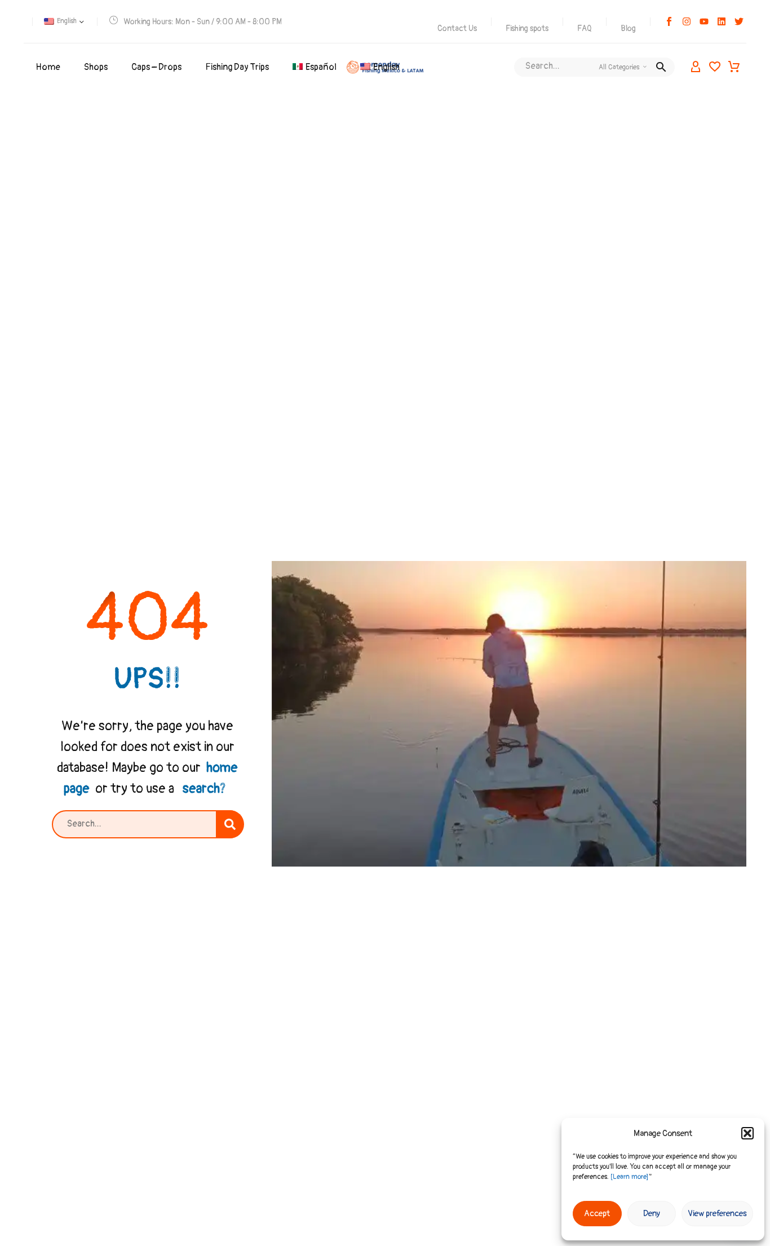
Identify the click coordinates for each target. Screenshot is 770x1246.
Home (48, 67)
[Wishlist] (715, 67)
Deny (651, 1213)
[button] (747, 1133)
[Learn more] (629, 1177)
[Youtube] (704, 21)
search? (204, 788)
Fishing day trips (237, 67)
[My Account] (695, 67)
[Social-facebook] (669, 21)
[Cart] (734, 67)
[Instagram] (686, 21)
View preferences (717, 1213)
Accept (597, 1213)
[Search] (230, 824)
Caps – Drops (156, 67)
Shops (96, 67)
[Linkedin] (721, 21)
